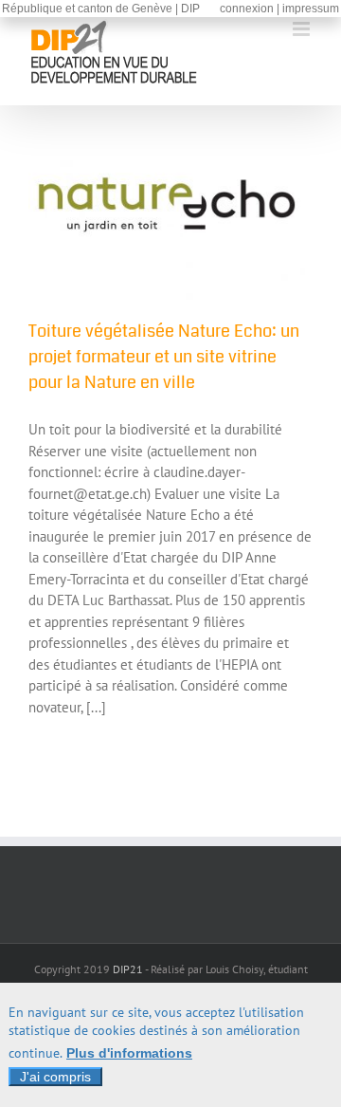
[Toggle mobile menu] (303, 29)
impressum (310, 8)
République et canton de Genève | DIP (101, 8)
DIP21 (128, 969)
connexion (247, 8)
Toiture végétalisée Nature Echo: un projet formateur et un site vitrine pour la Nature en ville (163, 357)
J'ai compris (55, 1076)
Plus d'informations (129, 1053)
